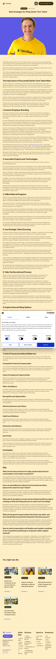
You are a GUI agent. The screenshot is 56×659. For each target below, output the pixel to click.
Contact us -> (7, 636)
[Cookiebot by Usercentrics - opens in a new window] (48, 313)
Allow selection (28, 344)
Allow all (46, 344)
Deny (10, 344)
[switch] (21, 339)
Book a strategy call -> (46, 3)
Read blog (6, 591)
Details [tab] (28, 317)
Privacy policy (5, 652)
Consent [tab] (10, 317)
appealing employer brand (36, 144)
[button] (36, 3)
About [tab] (46, 317)
